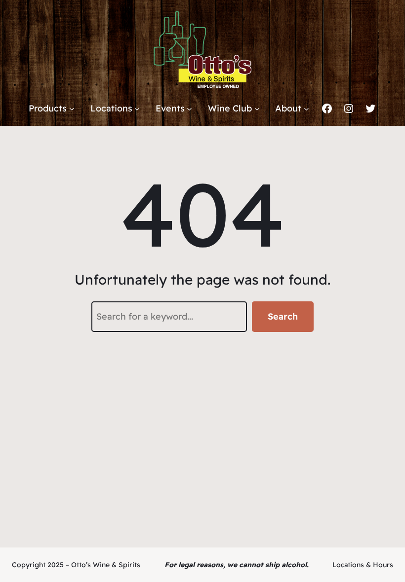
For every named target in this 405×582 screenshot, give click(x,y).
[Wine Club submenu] (257, 108)
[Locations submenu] (137, 108)
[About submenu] (306, 108)
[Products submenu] (72, 108)
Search (283, 316)
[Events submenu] (189, 108)
